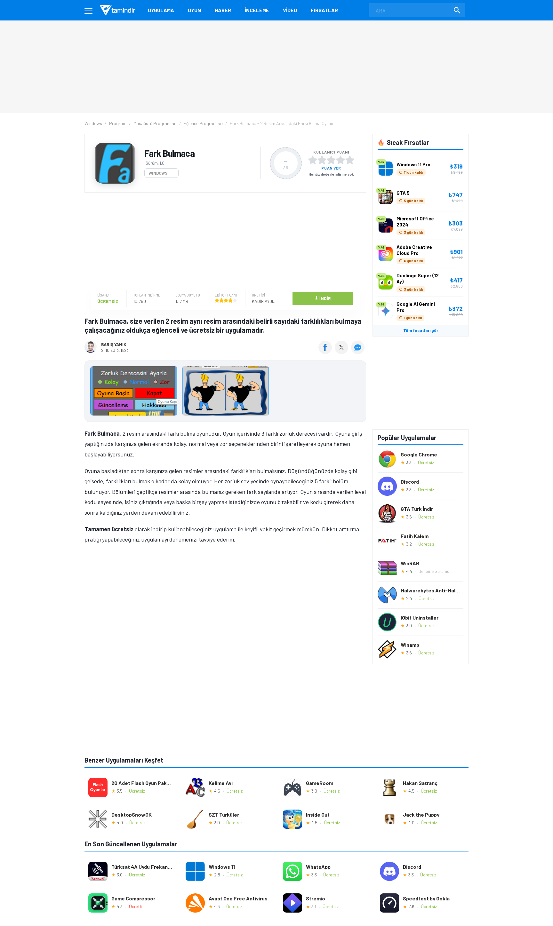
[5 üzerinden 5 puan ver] (349, 159)
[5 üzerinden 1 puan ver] (312, 159)
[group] (225, 392)
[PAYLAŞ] (326, 351)
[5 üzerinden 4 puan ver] (340, 159)
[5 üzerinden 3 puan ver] (331, 159)
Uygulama (161, 10)
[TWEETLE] (342, 351)
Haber (223, 10)
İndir (323, 298)
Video (290, 10)
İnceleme (257, 10)
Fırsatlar (324, 10)
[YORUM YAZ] (358, 351)
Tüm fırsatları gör (420, 330)
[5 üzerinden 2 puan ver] (321, 159)
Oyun (194, 10)
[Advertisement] (224, 242)
